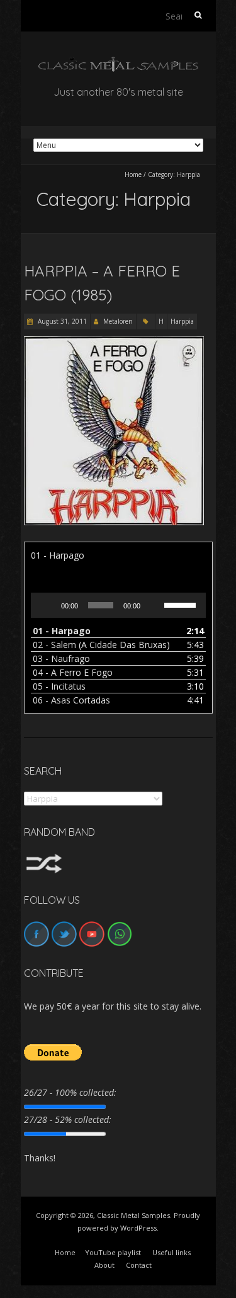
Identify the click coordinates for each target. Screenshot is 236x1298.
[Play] (47, 605)
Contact (139, 1265)
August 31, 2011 (61, 321)
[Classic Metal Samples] (118, 63)
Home (133, 174)
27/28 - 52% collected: (67, 1119)
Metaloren (118, 321)
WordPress (138, 1228)
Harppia (182, 321)
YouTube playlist (113, 1252)
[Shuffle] (44, 859)
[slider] (181, 604)
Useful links (171, 1252)
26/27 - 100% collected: (70, 1092)
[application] (118, 605)
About (104, 1265)
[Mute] (154, 605)
